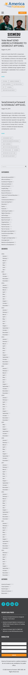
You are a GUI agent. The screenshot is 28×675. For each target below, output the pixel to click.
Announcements (5, 190)
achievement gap (7, 138)
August (4, 301)
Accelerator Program (6, 181)
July (3, 269)
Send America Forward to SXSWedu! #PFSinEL (13, 103)
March (4, 260)
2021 (2, 366)
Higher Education (5, 213)
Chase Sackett (5, 586)
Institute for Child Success (10, 147)
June (4, 267)
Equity (3, 206)
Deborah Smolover (6, 591)
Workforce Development (7, 242)
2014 (2, 550)
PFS (3, 87)
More (3, 76)
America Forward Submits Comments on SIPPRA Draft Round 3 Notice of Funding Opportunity (14, 624)
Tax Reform (4, 235)
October (5, 276)
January (4, 256)
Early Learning (7, 84)
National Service (5, 217)
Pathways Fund (5, 224)
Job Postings (4, 215)
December (5, 281)
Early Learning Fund (6, 202)
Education (4, 204)
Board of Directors (6, 193)
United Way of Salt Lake (9, 153)
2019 (2, 422)
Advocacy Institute (6, 184)
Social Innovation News (7, 233)
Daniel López (4, 589)
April (4, 263)
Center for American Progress (11, 141)
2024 (2, 283)
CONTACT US (22, 12)
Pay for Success (17, 84)
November (5, 278)
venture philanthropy (9, 90)
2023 (2, 307)
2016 (2, 492)
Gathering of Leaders (6, 211)
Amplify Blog (4, 188)
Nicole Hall (4, 593)
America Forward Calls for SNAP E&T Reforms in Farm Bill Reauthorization (13, 630)
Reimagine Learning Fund (7, 231)
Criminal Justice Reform (7, 199)
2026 (2, 254)
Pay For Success (5, 226)
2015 (2, 521)
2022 (2, 337)
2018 (2, 438)
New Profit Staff (5, 220)
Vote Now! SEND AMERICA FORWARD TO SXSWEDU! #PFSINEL (14, 43)
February (5, 258)
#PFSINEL (5, 81)
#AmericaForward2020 (7, 177)
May (4, 265)
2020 (2, 395)
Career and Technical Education (9, 195)
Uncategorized (5, 240)
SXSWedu (9, 87)
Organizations (5, 222)
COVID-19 (3, 197)
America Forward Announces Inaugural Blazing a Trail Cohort (13, 618)
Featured (3, 208)
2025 (2, 272)
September (5, 328)
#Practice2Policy (5, 179)
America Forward (5, 186)
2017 (2, 462)
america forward (14, 81)
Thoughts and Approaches (8, 238)
